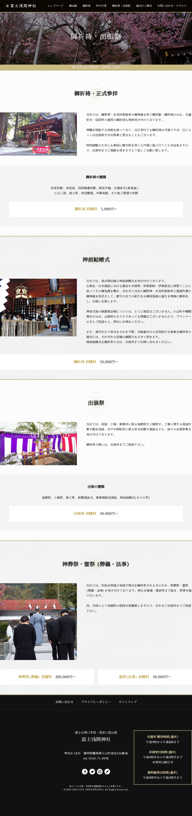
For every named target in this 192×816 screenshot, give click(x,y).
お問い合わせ (64, 702)
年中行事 (101, 5)
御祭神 (86, 5)
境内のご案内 (144, 5)
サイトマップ (128, 702)
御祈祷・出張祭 (121, 5)
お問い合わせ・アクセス (172, 5)
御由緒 (73, 5)
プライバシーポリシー (96, 702)
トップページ (55, 5)
